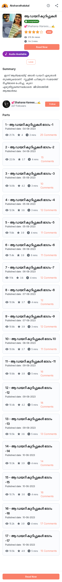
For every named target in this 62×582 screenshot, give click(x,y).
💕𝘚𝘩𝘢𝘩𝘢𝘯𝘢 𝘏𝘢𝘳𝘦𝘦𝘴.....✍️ (39, 26)
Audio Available (18, 54)
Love (31, 62)
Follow (52, 104)
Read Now (42, 47)
